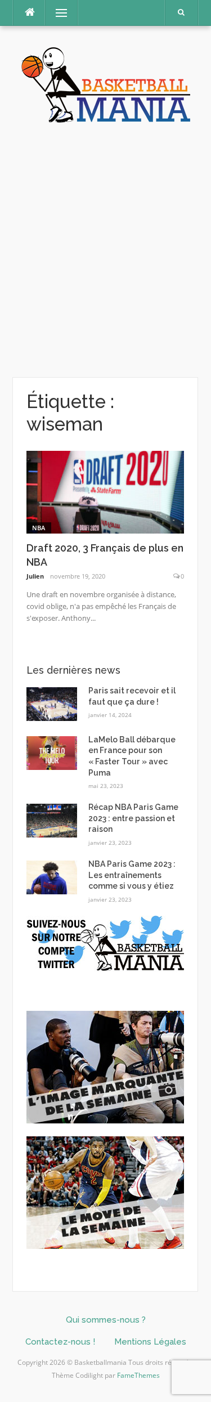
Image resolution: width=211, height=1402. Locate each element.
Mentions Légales (150, 1342)
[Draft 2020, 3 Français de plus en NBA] (105, 491)
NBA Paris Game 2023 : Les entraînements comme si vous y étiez (132, 874)
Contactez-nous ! (60, 1342)
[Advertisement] (105, 250)
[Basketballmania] (105, 83)
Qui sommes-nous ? (106, 1320)
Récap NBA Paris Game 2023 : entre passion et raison (133, 818)
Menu (57, 12)
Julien (35, 576)
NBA (39, 527)
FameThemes (138, 1375)
